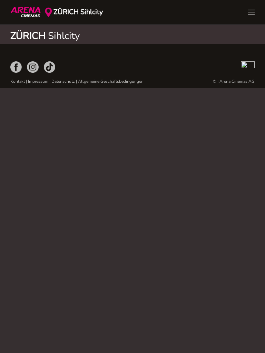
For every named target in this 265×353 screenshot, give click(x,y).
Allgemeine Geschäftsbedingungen (111, 81)
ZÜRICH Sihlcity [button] (78, 12)
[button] (251, 12)
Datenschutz (63, 81)
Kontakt (17, 81)
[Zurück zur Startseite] (27, 12)
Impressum (38, 81)
